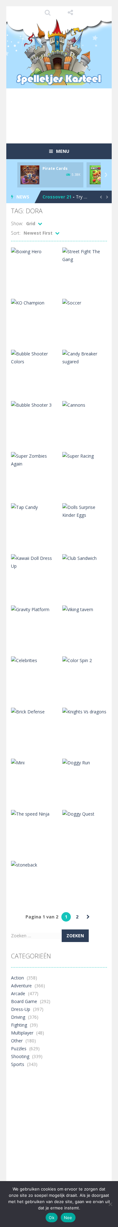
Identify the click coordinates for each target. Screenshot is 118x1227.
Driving (18, 1017)
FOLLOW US (70, 12)
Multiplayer (22, 1033)
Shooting (20, 1056)
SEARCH (47, 12)
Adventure (21, 986)
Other (17, 1041)
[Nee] (110, 1204)
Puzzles (18, 1048)
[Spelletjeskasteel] (59, 52)
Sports (17, 1064)
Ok (51, 1217)
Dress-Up (20, 1009)
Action (17, 978)
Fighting (19, 1025)
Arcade (18, 993)
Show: (17, 223)
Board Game (24, 1001)
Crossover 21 (56, 197)
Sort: (15, 233)
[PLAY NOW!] (29, 174)
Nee (68, 1217)
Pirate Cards (55, 168)
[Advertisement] (64, 127)
